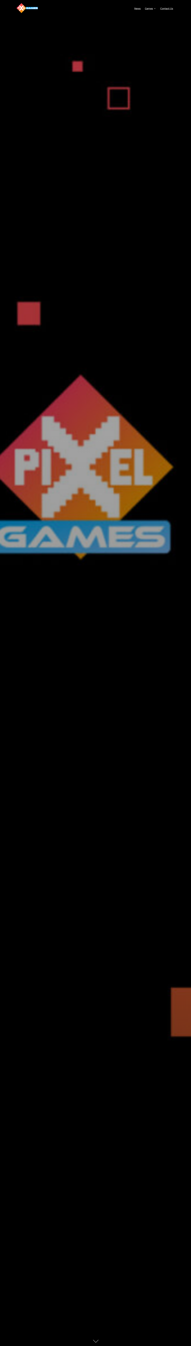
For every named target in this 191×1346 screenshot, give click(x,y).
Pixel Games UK (95, 598)
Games (149, 8)
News (137, 8)
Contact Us (166, 8)
